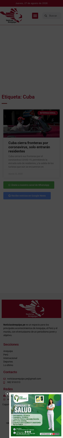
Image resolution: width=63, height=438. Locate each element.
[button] (7, 394)
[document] (31, 219)
